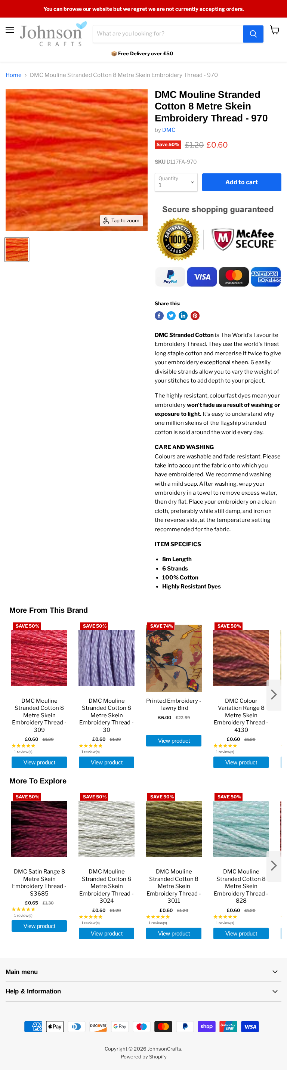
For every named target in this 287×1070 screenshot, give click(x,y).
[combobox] (168, 34)
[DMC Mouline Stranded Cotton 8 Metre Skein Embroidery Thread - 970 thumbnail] (17, 250)
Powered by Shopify (144, 1057)
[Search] (253, 34)
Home (14, 75)
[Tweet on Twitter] (171, 315)
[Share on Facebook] (159, 315)
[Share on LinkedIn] (183, 315)
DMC (169, 130)
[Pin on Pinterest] (195, 315)
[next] (273, 695)
